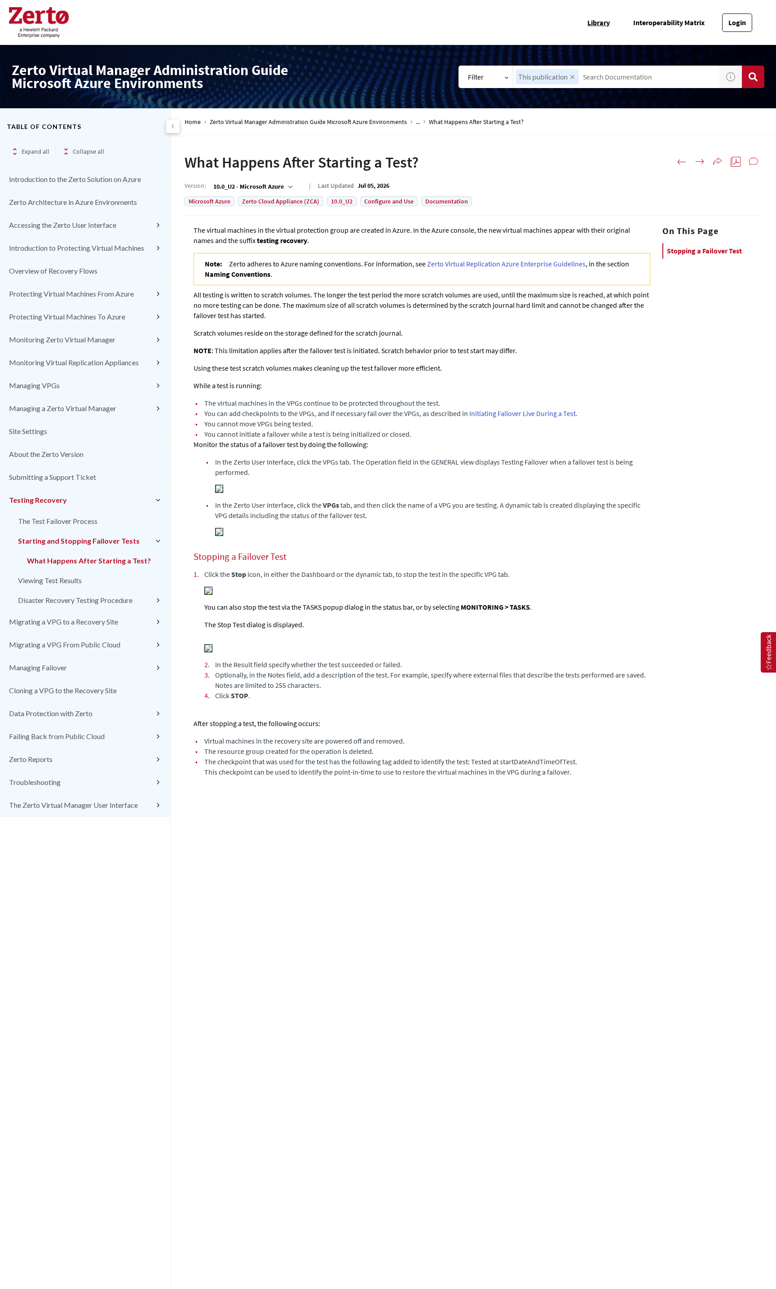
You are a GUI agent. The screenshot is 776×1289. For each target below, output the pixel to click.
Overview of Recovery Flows (53, 270)
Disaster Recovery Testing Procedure (75, 600)
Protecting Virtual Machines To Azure (67, 316)
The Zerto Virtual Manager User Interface (73, 805)
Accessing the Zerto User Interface (62, 225)
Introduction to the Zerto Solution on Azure (75, 179)
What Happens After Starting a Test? (89, 560)
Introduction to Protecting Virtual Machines (76, 248)
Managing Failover (38, 667)
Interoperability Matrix (669, 22)
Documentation (446, 201)
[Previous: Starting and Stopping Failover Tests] (682, 162)
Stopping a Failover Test (704, 250)
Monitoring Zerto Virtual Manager (62, 339)
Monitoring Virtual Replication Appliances (74, 362)
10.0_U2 (342, 201)
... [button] (418, 122)
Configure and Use (389, 201)
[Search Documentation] (753, 77)
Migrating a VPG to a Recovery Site (63, 621)
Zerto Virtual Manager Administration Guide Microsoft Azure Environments (308, 122)
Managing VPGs (34, 385)
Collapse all (88, 151)
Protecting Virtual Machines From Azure (71, 293)
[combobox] (616, 77)
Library (598, 22)
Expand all (35, 151)
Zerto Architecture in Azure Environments (73, 202)
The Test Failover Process (57, 521)
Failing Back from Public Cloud (57, 736)
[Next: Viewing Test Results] (700, 162)
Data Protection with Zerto (51, 713)
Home (193, 122)
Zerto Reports (31, 759)
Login (737, 22)
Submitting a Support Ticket (52, 477)
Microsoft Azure (209, 201)
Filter (476, 76)
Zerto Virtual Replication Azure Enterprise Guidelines (506, 263)
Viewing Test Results (50, 580)
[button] (572, 77)
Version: (195, 186)
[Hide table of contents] (173, 126)
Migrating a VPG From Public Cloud (64, 644)
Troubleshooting (35, 782)
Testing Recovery (38, 500)
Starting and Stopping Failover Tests (79, 540)
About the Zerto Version (46, 454)
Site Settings (28, 431)
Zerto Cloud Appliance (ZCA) (280, 201)
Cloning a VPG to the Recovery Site (63, 690)
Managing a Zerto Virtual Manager (62, 408)
